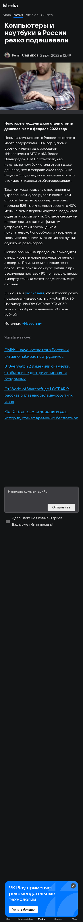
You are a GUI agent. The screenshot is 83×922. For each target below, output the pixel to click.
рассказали (34, 293)
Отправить (61, 507)
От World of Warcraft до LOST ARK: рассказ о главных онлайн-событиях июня (38, 395)
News (18, 15)
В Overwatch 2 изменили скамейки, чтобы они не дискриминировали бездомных (37, 372)
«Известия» (32, 323)
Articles (32, 15)
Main (7, 15)
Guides (47, 15)
